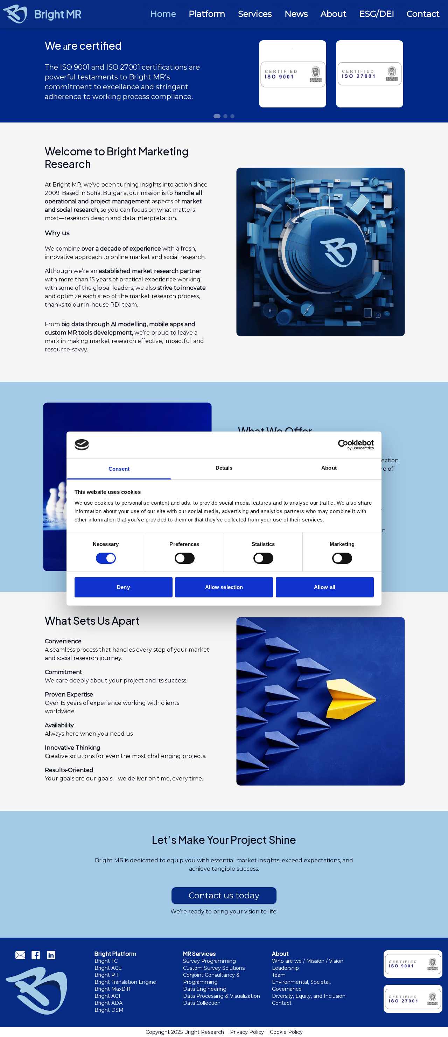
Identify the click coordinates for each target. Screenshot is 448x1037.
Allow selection (224, 587)
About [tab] (329, 468)
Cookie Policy (286, 1032)
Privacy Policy (247, 1032)
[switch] (185, 558)
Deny (123, 587)
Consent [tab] (119, 469)
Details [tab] (224, 468)
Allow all (324, 587)
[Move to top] (431, 1027)
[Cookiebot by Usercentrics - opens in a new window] (343, 445)
